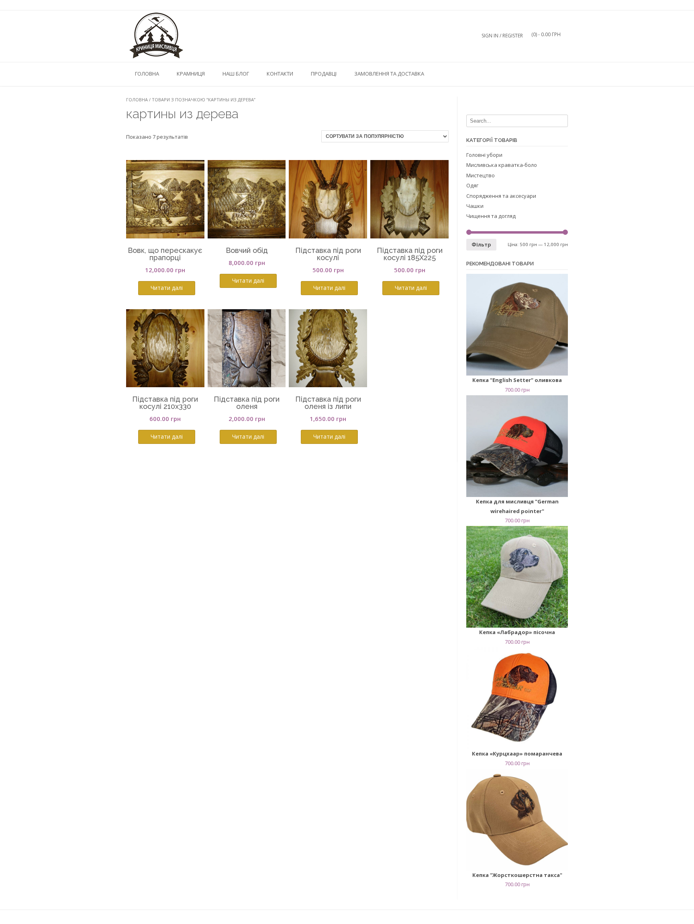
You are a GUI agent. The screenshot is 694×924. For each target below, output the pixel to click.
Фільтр (481, 245)
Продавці (324, 73)
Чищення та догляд (491, 216)
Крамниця (191, 73)
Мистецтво (480, 175)
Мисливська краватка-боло (501, 164)
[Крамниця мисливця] (156, 36)
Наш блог (235, 73)
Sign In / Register (502, 36)
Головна (147, 73)
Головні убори (484, 154)
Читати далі (167, 288)
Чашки (475, 205)
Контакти (280, 73)
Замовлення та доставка (389, 73)
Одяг (472, 185)
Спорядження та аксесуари (501, 195)
